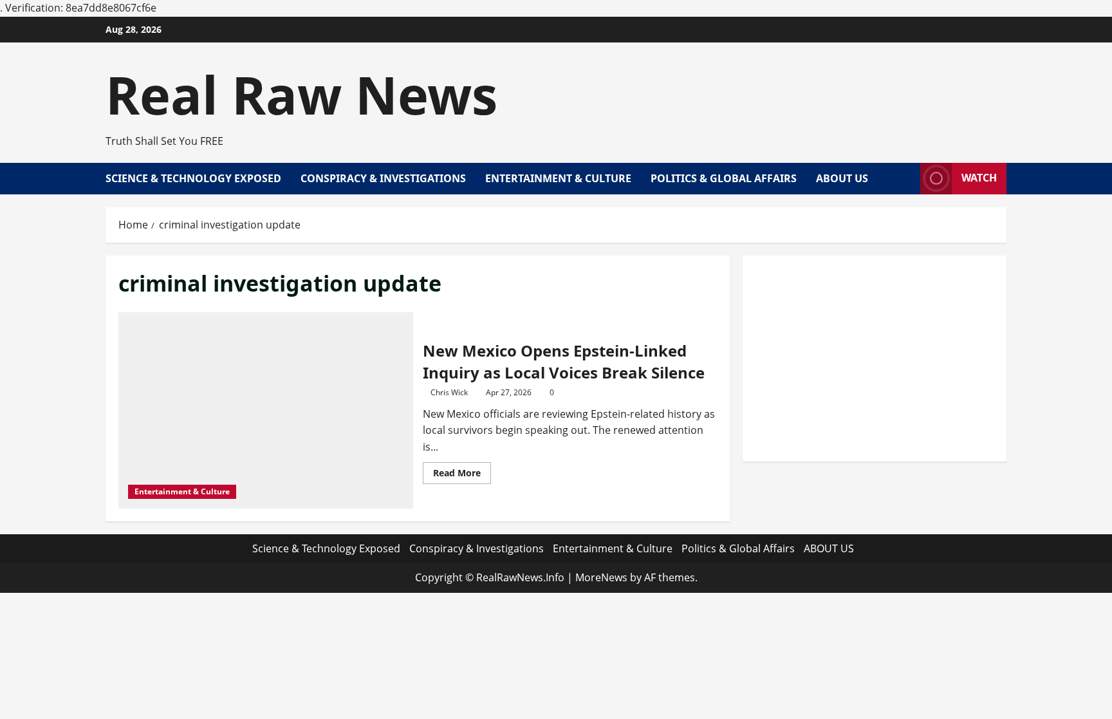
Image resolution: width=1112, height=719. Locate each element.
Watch (979, 178)
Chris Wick (449, 392)
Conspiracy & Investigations (383, 178)
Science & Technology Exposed (193, 178)
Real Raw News (301, 94)
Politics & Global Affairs (724, 178)
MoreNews (601, 577)
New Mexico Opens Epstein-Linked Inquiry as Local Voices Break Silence (564, 361)
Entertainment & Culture (558, 178)
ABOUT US (842, 178)
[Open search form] (907, 178)
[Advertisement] (874, 358)
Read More (462, 475)
